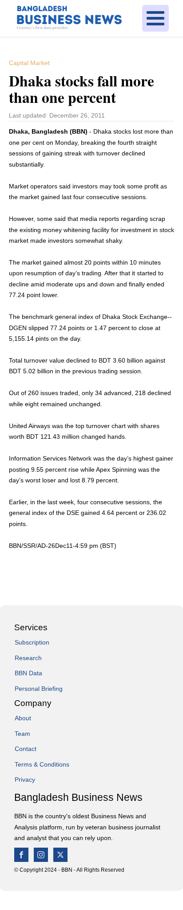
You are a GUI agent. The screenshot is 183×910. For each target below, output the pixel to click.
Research (28, 657)
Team (22, 733)
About (23, 718)
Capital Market (29, 62)
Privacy (25, 779)
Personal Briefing (39, 688)
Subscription (32, 642)
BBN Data (28, 673)
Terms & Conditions (42, 764)
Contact (25, 748)
